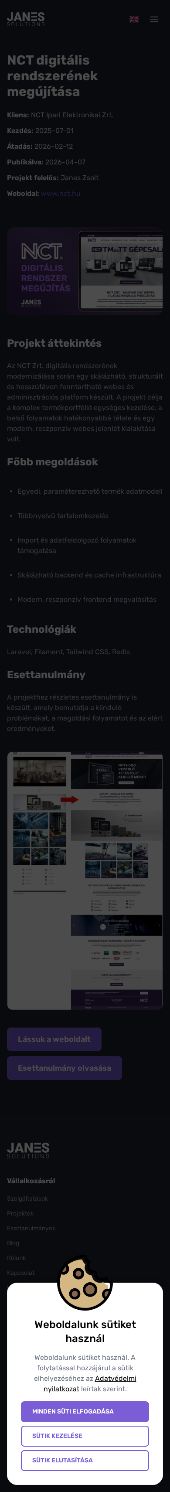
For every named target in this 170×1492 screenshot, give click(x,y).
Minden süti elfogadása (73, 1411)
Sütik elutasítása (62, 1460)
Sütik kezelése (57, 1436)
